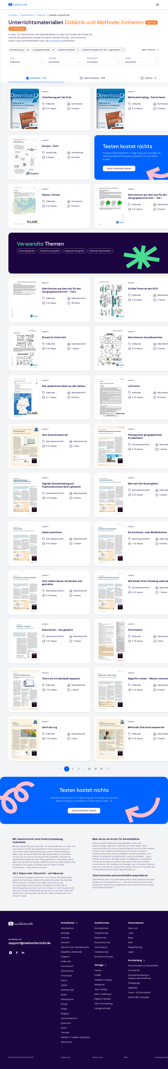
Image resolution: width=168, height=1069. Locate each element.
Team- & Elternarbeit (139, 992)
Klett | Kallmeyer (103, 994)
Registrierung (135, 947)
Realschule (100, 937)
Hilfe (130, 942)
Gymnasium (100, 947)
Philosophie (67, 999)
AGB (125, 1057)
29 (95, 768)
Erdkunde (41, 15)
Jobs (130, 932)
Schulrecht (134, 970)
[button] (157, 5)
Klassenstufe (92, 58)
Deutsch (65, 942)
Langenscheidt (102, 1008)
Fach (12, 58)
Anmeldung (56, 40)
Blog (130, 937)
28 (89, 768)
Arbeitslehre (67, 928)
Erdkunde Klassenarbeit (100, 251)
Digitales (132, 987)
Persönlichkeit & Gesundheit (143, 965)
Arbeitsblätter (27, 15)
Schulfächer (68, 923)
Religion (65, 1013)
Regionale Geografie (74, 251)
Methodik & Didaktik (138, 997)
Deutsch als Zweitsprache (75, 947)
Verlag (128, 58)
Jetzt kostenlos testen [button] (119, 168)
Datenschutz (97, 1057)
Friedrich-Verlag (103, 979)
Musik (64, 994)
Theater (65, 1032)
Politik (64, 1008)
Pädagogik (134, 983)
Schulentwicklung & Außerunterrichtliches (139, 977)
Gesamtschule (102, 942)
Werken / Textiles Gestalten (75, 1037)
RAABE (97, 975)
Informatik (66, 975)
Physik (64, 1004)
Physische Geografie (49, 251)
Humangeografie (27, 251)
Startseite (13, 15)
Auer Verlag (100, 989)
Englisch (65, 956)
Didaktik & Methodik (71, 951)
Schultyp (52, 58)
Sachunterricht (69, 1018)
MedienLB (99, 984)
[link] (17, 5)
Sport (64, 1027)
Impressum (66, 1057)
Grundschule (101, 928)
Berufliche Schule (103, 956)
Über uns (133, 928)
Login (131, 951)
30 (101, 768)
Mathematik (67, 989)
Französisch (67, 966)
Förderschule (101, 951)
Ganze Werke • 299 (94, 78)
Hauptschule (101, 932)
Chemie (65, 937)
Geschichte (67, 970)
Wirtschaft (66, 1042)
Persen (98, 970)
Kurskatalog (135, 960)
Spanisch (66, 1023)
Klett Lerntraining (103, 1003)
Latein (64, 985)
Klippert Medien (102, 998)
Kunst (64, 980)
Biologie (65, 932)
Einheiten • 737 (38, 78)
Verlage (98, 965)
